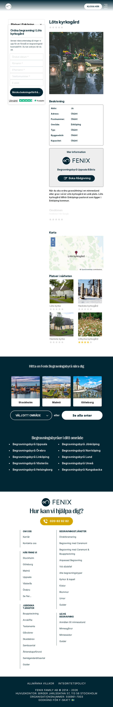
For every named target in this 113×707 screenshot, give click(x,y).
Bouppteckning (31, 613)
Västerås (27, 583)
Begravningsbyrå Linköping (31, 457)
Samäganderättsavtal (34, 658)
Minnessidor (65, 634)
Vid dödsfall (65, 566)
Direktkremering (67, 536)
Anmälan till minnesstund (72, 622)
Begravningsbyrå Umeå (77, 463)
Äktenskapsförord (32, 651)
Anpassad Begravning (70, 560)
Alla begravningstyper (70, 573)
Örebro (26, 589)
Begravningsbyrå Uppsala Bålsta (76, 169)
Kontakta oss (29, 543)
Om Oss (27, 531)
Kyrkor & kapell (67, 579)
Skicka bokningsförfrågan (27, 92)
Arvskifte (27, 620)
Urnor (62, 598)
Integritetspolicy (72, 683)
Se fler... (27, 596)
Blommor (64, 592)
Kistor (62, 585)
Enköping (76, 124)
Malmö (26, 570)
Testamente (29, 626)
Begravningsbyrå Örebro (29, 450)
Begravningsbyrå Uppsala (30, 444)
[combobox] (31, 415)
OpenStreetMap (87, 269)
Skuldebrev (29, 639)
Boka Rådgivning (80, 178)
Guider (62, 604)
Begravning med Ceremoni (73, 543)
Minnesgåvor (66, 628)
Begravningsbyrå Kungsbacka (82, 469)
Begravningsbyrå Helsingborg (32, 469)
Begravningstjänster (72, 531)
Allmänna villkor (40, 683)
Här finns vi (30, 552)
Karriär (26, 536)
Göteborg (28, 564)
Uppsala (27, 577)
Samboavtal (29, 645)
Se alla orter (82, 415)
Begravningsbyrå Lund (77, 457)
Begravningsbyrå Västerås (30, 463)
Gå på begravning (66, 615)
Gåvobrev (28, 632)
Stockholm (28, 558)
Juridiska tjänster (28, 606)
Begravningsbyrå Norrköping (81, 450)
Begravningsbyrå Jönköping (81, 444)
